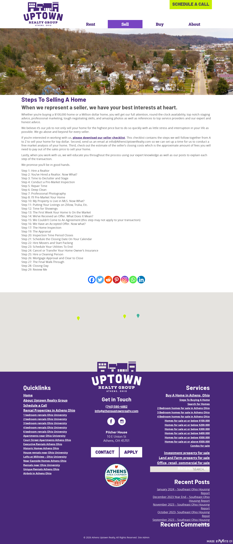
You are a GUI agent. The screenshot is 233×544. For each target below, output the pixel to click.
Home (28, 395)
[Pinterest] (116, 279)
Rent (90, 24)
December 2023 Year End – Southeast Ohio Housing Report (181, 499)
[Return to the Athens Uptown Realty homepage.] (43, 14)
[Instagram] (125, 279)
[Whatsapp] (133, 279)
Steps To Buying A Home (194, 400)
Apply (131, 452)
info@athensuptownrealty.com (116, 411)
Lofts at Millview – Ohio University (45, 456)
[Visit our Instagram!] (122, 421)
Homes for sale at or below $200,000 (187, 425)
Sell (125, 24)
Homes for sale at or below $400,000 (187, 433)
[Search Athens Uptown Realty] (204, 476)
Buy (160, 24)
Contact (104, 452)
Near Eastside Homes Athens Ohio (44, 461)
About (194, 24)
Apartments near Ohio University (44, 436)
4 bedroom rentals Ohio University (45, 427)
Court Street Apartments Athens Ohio (47, 440)
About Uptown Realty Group (45, 400)
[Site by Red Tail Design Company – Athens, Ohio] (219, 541)
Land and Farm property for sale (184, 458)
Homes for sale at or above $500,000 (187, 441)
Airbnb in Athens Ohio (37, 473)
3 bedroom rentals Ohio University (45, 423)
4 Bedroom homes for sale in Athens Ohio (183, 416)
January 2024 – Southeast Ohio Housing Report (183, 491)
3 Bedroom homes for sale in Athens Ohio (183, 412)
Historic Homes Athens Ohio (41, 448)
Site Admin (143, 537)
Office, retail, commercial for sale (183, 463)
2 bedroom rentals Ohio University (45, 419)
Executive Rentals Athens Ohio (42, 444)
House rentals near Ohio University (45, 452)
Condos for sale (200, 446)
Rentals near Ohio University (41, 465)
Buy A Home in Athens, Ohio (188, 395)
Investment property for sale (187, 453)
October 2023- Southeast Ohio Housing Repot (184, 514)
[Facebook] (92, 279)
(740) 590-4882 (116, 406)
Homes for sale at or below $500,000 (187, 437)
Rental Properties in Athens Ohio (49, 410)
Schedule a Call (35, 405)
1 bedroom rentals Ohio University (45, 415)
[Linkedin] (141, 279)
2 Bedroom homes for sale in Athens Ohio (183, 408)
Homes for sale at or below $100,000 (187, 420)
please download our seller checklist (99, 138)
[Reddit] (108, 279)
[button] (124, 316)
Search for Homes (199, 404)
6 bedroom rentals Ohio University (45, 431)
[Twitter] (100, 279)
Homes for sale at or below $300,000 (187, 429)
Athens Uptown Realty (103, 537)
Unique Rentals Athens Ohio (41, 469)
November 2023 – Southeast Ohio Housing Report (181, 506)
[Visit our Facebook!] (111, 421)
